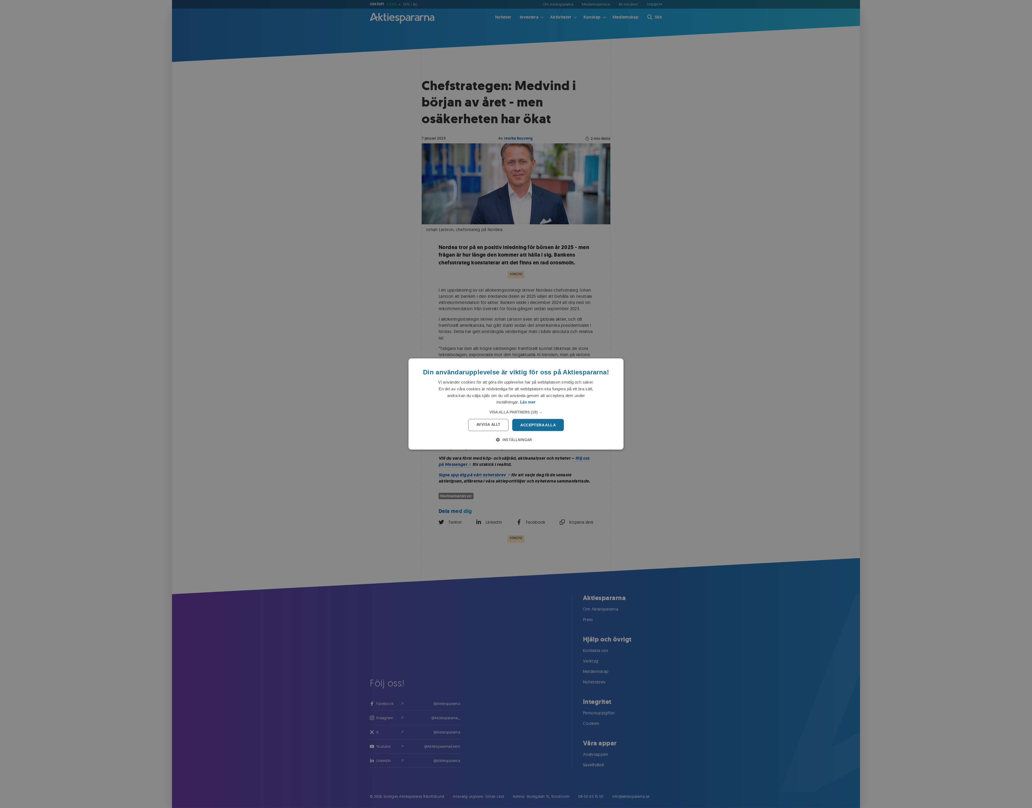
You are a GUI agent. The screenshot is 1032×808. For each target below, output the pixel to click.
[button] (516, 412)
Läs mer (528, 402)
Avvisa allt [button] (488, 425)
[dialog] (516, 404)
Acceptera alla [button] (538, 425)
